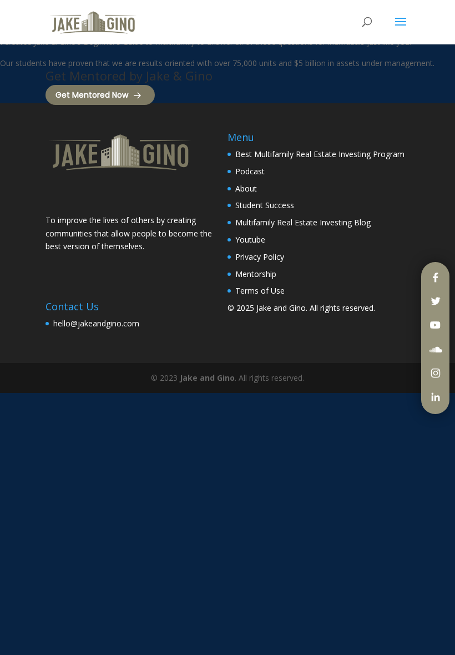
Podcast (250, 171)
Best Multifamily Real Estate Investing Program (320, 154)
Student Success (264, 205)
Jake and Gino (281, 308)
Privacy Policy (259, 256)
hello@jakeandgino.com (96, 323)
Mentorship (255, 274)
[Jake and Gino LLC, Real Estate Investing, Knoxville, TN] (87, 194)
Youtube (250, 239)
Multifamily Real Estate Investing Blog (303, 222)
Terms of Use (260, 290)
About (246, 188)
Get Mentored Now (91, 94)
